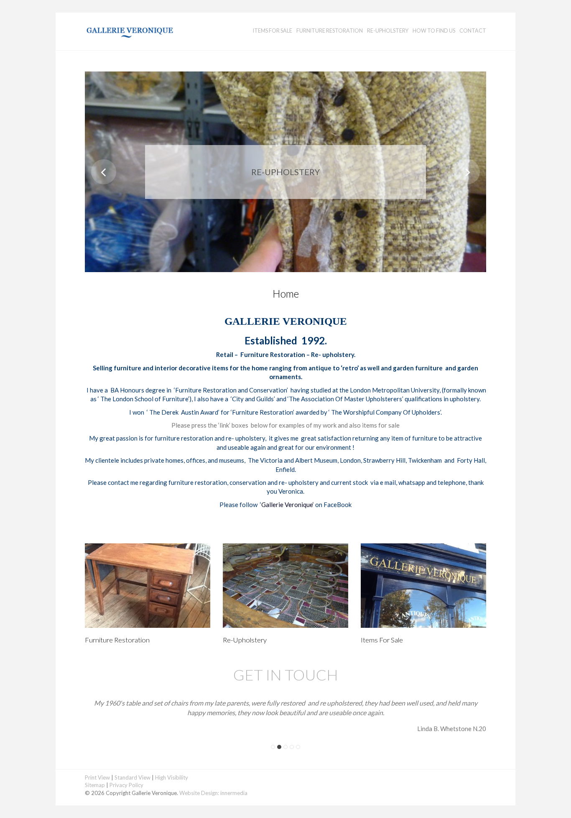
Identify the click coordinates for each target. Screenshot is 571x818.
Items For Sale (272, 31)
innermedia (233, 793)
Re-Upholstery (245, 640)
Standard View (132, 777)
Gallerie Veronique (287, 504)
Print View (97, 777)
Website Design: (199, 793)
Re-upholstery (387, 31)
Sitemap (95, 785)
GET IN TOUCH (285, 674)
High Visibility (171, 777)
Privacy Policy (126, 785)
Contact (472, 31)
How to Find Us (434, 31)
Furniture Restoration (329, 31)
